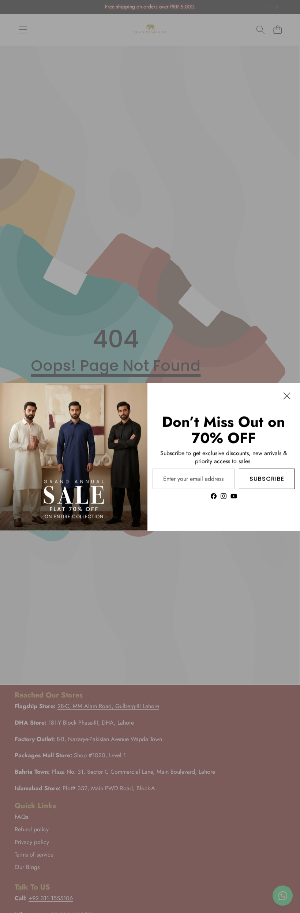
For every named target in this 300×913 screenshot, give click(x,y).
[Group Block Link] (223, 456)
